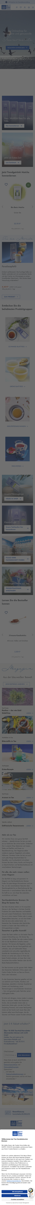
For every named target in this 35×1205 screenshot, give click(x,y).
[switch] (30, 1196)
